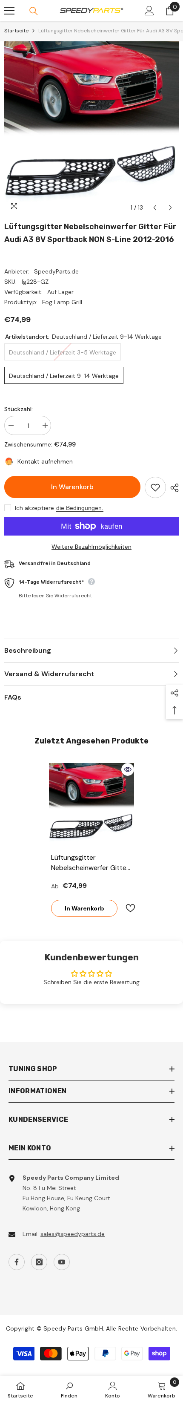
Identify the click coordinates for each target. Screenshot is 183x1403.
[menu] (9, 11)
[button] (154, 207)
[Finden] (34, 11)
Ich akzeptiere (34, 508)
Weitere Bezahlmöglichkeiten (91, 546)
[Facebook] (17, 1262)
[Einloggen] (149, 10)
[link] (69, 1389)
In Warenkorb (72, 486)
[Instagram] (39, 1262)
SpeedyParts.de (56, 271)
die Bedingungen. (79, 507)
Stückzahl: (18, 409)
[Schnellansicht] (127, 769)
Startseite (16, 30)
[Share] (172, 488)
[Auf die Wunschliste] (155, 487)
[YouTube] (62, 1262)
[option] (91, 128)
